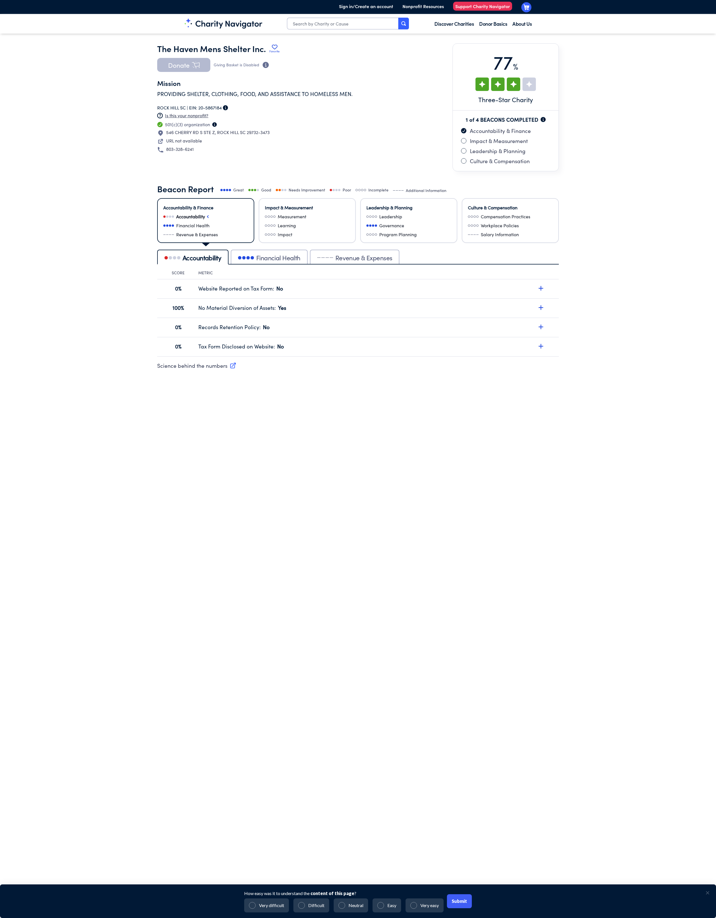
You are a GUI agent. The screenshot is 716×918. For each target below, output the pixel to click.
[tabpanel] (358, 313)
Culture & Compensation (500, 161)
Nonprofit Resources (423, 6)
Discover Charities (454, 23)
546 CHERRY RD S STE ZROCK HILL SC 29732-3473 (218, 132)
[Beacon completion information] (543, 119)
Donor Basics (493, 23)
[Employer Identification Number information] (225, 107)
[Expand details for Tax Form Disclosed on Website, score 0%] (541, 346)
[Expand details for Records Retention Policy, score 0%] (541, 327)
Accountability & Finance (500, 130)
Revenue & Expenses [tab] (363, 257)
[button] (183, 65)
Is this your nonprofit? (186, 115)
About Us (522, 23)
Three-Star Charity (505, 99)
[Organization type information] (214, 124)
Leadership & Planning (498, 150)
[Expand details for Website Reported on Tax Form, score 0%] (541, 288)
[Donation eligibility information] (266, 65)
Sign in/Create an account (366, 6)
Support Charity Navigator (482, 6)
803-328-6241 (180, 149)
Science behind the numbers (192, 365)
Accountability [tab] (202, 257)
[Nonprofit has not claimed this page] (160, 115)
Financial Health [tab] (278, 257)
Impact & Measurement (499, 140)
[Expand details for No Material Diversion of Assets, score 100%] (541, 307)
